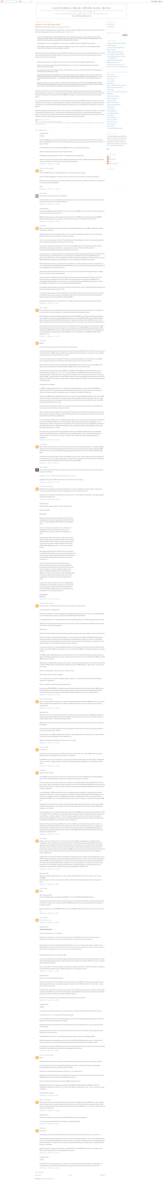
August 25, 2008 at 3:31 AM (49, 336)
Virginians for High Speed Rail (115, 128)
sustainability (99, 122)
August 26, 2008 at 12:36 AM (50, 1110)
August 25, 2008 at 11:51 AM (50, 834)
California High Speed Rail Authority (116, 43)
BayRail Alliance (111, 49)
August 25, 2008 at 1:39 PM (49, 884)
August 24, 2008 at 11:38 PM (49, 189)
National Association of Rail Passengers (117, 92)
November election (81, 122)
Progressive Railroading (113, 96)
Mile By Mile (110, 89)
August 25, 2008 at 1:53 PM (49, 971)
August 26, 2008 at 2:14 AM (49, 1124)
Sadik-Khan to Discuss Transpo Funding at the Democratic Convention (58, 476)
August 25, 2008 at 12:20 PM (49, 869)
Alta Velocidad (111, 74)
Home (70, 1175)
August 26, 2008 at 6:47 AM (49, 1153)
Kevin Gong (43, 747)
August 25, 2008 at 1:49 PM (49, 922)
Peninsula (91, 122)
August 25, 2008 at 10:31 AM (50, 695)
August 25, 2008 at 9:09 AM (49, 463)
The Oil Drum (110, 115)
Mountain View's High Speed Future (47, 24)
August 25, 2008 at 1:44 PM (49, 913)
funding (47, 122)
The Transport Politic (112, 119)
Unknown (42, 307)
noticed (52, 1015)
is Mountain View (69, 32)
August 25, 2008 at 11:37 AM (50, 766)
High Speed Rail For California (115, 60)
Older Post (102, 1175)
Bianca (109, 157)
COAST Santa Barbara (112, 76)
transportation (40, 124)
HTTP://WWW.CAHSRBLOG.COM (81, 15)
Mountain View (69, 122)
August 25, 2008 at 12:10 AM (50, 204)
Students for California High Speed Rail (117, 66)
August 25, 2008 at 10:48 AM (50, 708)
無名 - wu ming (43, 1099)
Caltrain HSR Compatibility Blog (115, 54)
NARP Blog (110, 94)
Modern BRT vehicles (61, 372)
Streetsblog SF (110, 109)
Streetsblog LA (111, 107)
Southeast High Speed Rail (114, 104)
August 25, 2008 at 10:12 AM (50, 482)
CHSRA (42, 122)
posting (55, 933)
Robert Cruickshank (45, 486)
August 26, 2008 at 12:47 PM (49, 1168)
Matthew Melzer (111, 159)
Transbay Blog (110, 126)
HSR (63, 122)
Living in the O (111, 81)
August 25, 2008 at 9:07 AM (49, 440)
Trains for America (111, 124)
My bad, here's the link (45, 920)
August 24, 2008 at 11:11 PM (49, 164)
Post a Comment (39, 1172)
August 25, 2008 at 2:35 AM (49, 303)
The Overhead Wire (112, 117)
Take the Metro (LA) (112, 111)
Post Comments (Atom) (48, 1179)
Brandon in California (45, 168)
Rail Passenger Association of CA (115, 64)
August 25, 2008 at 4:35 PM (49, 1095)
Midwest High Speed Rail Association (116, 85)
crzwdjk (42, 444)
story (63, 155)
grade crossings (56, 122)
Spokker (42, 193)
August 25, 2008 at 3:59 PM (49, 1050)
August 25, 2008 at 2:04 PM (49, 1000)
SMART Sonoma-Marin (113, 102)
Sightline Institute (111, 100)
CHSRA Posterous (111, 45)
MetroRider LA (111, 83)
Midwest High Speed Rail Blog (115, 87)
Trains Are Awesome (112, 122)
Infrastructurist (110, 79)
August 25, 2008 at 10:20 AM (50, 499)
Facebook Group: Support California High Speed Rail (116, 57)
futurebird (42, 467)
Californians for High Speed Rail (115, 52)
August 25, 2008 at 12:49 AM (50, 221)
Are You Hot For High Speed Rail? (116, 47)
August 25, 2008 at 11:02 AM (50, 743)
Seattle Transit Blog (112, 98)
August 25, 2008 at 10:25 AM (50, 599)
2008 (110, 27)
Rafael (41, 225)
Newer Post (38, 1175)
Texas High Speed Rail (113, 113)
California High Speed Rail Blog (81, 8)
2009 (110, 24)
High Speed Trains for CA (113, 62)
